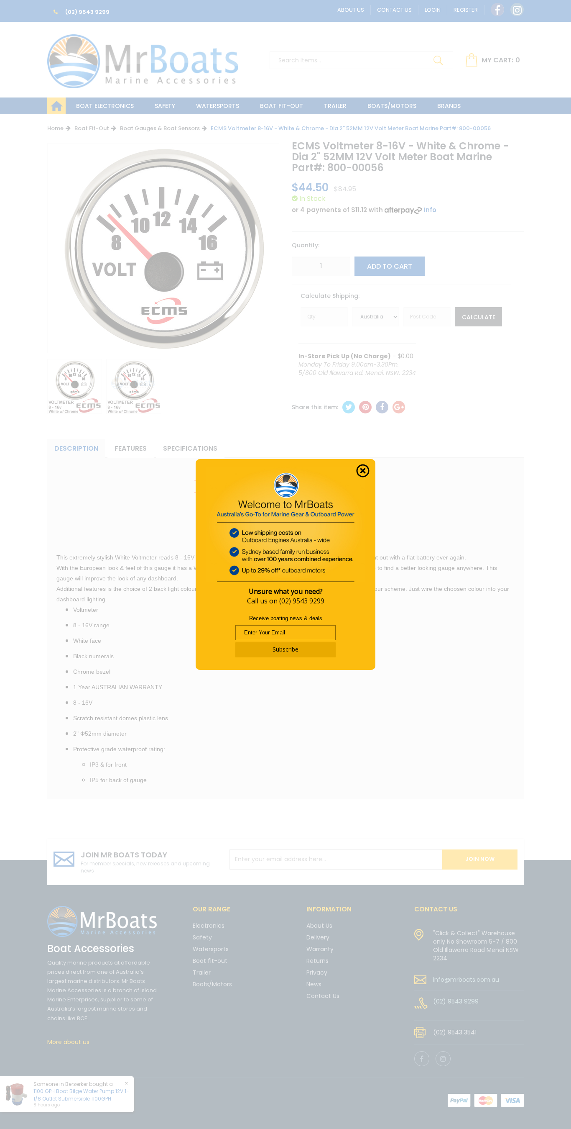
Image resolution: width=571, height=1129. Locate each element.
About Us (350, 10)
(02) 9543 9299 (87, 12)
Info (430, 209)
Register (466, 10)
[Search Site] (438, 60)
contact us (435, 909)
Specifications (190, 448)
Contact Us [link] (322, 996)
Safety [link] (202, 937)
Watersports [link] (211, 949)
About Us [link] (319, 926)
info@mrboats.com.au (466, 979)
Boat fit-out (281, 106)
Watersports (217, 106)
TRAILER (335, 106)
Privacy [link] (316, 972)
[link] (497, 9)
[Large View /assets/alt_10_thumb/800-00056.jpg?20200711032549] (74, 386)
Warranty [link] (320, 949)
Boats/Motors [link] (212, 984)
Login (433, 10)
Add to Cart (389, 266)
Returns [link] (317, 961)
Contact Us (394, 10)
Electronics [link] (208, 926)
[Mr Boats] (142, 58)
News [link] (313, 984)
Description (76, 448)
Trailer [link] (202, 972)
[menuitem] (348, 407)
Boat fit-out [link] (210, 961)
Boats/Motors (391, 106)
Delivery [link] (317, 937)
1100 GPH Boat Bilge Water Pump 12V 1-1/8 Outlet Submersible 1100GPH (81, 1095)
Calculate (478, 317)
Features (131, 448)
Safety (165, 106)
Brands (449, 106)
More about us (68, 1042)
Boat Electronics (105, 106)
